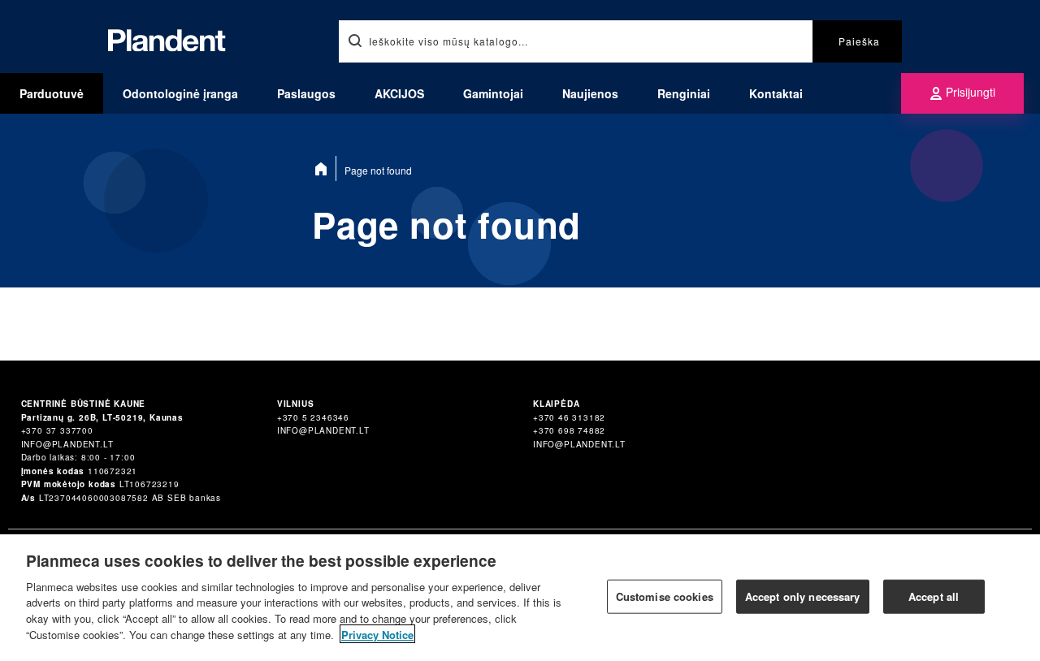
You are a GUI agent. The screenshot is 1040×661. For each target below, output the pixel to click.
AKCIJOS (399, 93)
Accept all (933, 596)
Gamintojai (493, 93)
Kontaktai (776, 93)
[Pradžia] (324, 168)
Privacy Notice (377, 634)
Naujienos (590, 93)
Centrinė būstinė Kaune (83, 403)
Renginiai (683, 93)
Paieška (859, 41)
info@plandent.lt (67, 444)
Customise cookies (664, 596)
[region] (520, 597)
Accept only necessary (802, 596)
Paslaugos (306, 93)
